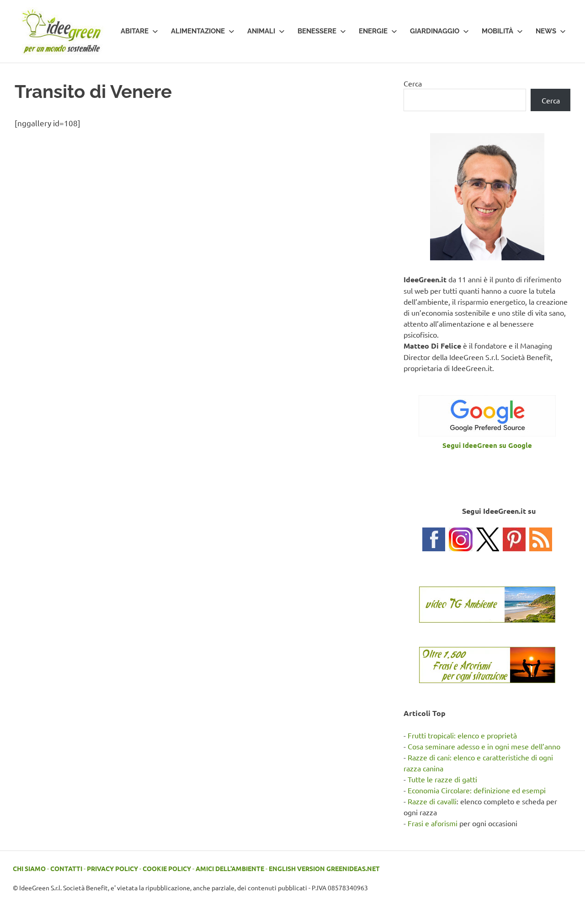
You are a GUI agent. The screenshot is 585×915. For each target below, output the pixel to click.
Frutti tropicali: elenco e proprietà (462, 735)
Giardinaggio (434, 31)
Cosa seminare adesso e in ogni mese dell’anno (484, 746)
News (546, 31)
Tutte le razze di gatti (442, 779)
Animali (261, 31)
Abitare (135, 31)
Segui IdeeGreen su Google (487, 445)
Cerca (413, 83)
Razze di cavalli (432, 801)
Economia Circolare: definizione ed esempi (477, 790)
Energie (373, 31)
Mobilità (497, 31)
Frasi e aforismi (432, 823)
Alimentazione (198, 31)
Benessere (317, 31)
